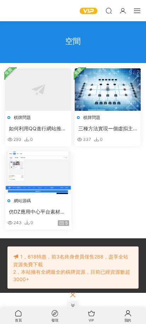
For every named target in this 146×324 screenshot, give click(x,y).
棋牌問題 (22, 117)
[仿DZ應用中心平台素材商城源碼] (38, 173)
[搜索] (108, 10)
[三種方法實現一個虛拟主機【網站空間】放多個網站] (108, 89)
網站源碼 (22, 200)
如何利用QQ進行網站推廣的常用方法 (37, 128)
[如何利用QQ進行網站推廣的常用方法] (38, 89)
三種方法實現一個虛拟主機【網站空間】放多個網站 (105, 128)
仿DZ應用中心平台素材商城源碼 (37, 212)
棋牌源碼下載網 (16, 10)
